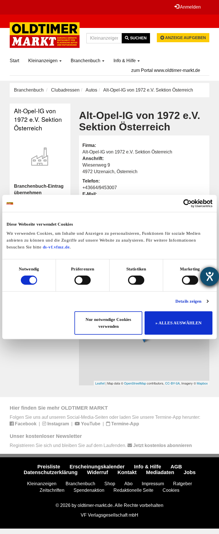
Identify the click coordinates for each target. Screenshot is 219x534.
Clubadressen (65, 90)
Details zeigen (188, 301)
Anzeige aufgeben (185, 37)
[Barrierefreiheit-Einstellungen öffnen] (209, 276)
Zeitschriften (52, 490)
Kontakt (127, 472)
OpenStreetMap (135, 383)
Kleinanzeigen (43, 60)
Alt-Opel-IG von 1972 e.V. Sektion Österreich (38, 119)
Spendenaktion (89, 490)
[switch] (82, 280)
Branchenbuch (86, 60)
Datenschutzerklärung (51, 472)
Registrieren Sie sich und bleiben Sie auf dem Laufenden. (101, 445)
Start (14, 60)
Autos (91, 90)
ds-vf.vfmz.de (56, 247)
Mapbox (202, 383)
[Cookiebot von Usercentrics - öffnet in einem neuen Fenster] (187, 203)
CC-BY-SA (172, 383)
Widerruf (97, 472)
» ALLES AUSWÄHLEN (178, 323)
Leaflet (100, 383)
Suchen (138, 38)
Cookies (171, 490)
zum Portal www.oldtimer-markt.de (165, 70)
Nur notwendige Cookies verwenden (108, 323)
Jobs (190, 472)
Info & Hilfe (125, 60)
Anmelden (190, 7)
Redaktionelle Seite (133, 490)
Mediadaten (160, 472)
